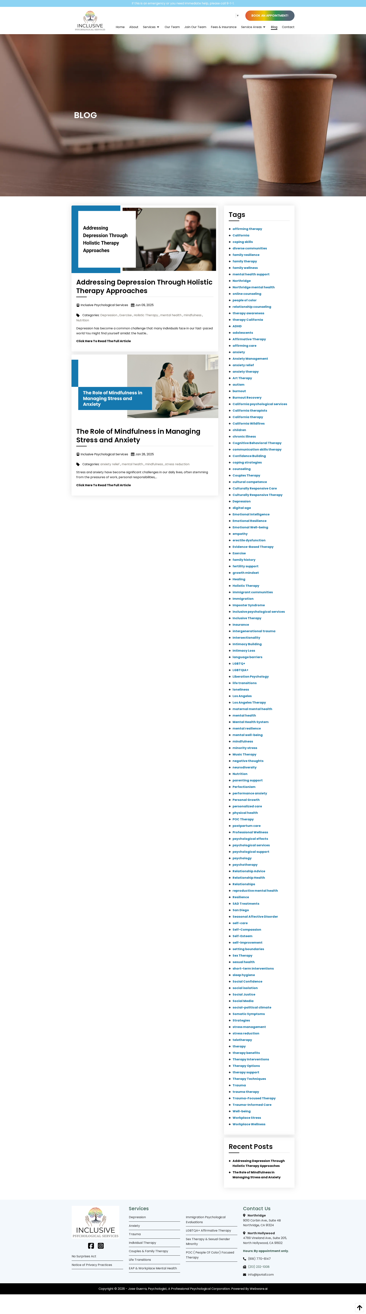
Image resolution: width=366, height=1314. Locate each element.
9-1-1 (230, 3)
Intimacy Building (247, 644)
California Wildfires (249, 423)
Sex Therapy (242, 955)
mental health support (251, 274)
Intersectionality (246, 637)
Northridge (242, 281)
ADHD (237, 326)
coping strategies (247, 462)
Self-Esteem (242, 936)
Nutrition (82, 320)
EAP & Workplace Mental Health (153, 1268)
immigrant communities (253, 592)
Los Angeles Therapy (249, 702)
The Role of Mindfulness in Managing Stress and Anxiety (138, 436)
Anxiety (134, 1226)
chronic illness (244, 436)
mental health (170, 315)
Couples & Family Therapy (148, 1251)
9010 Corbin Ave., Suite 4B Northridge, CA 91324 (262, 1220)
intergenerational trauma (254, 631)
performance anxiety (250, 793)
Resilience (241, 897)
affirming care (244, 345)
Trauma (239, 1085)
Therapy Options (246, 1066)
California (241, 235)
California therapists (250, 410)
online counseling (247, 294)
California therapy (248, 417)
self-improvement (247, 942)
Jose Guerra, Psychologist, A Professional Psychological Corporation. (179, 1289)
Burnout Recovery (247, 397)
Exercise (125, 315)
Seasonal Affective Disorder (255, 916)
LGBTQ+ (239, 663)
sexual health (244, 962)
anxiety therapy (246, 371)
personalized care (247, 806)
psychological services (251, 845)
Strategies (241, 1020)
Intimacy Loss (244, 650)
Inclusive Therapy (247, 618)
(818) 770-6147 (259, 1259)
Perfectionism (244, 787)
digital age (242, 508)
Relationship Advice (249, 871)
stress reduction (177, 464)
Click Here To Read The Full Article (103, 341)
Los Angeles (242, 696)
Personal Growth (246, 800)
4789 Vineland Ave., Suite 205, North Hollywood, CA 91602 (265, 1238)
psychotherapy (245, 865)
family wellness (245, 268)
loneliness (241, 689)
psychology (242, 858)
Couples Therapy (246, 475)
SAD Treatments (246, 903)
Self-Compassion (247, 929)
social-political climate (252, 1007)
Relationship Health (249, 877)
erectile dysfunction (249, 540)
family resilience (246, 255)
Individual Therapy (142, 1243)
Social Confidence (247, 981)
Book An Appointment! (269, 15)
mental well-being (248, 735)
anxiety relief (110, 464)
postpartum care (247, 826)
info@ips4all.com (261, 1274)
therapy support (246, 1072)
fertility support (245, 566)
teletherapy (242, 1040)
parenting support (248, 780)
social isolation (245, 988)
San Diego (241, 910)
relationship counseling (252, 307)
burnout (239, 391)
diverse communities (250, 248)
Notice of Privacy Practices (92, 1265)
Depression (108, 315)
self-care (240, 923)
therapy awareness (248, 313)
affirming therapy (247, 229)
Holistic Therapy (146, 315)
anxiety (239, 352)
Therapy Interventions (251, 1059)
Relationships (244, 884)
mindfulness (192, 315)
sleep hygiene (244, 975)
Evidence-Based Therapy (253, 547)
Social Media (243, 1001)
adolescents (243, 333)
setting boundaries (248, 949)
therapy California (248, 320)
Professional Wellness (250, 832)
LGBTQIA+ (240, 670)
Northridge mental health (254, 287)
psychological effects (250, 839)
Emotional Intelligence (251, 514)
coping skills (243, 242)
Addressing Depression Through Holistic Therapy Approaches (144, 286)
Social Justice (244, 994)
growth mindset (246, 573)
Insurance (241, 624)
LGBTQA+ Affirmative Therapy (208, 1230)
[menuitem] (118, 27)
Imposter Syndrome (249, 605)
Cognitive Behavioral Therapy (257, 443)
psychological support (251, 852)
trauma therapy (246, 1092)
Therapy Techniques (249, 1079)
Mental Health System (251, 722)
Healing (239, 579)
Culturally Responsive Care (255, 488)
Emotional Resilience (249, 521)
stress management (249, 1027)
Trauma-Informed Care (252, 1105)
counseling (242, 469)
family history (244, 560)
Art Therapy (242, 378)
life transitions (245, 683)
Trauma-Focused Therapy (254, 1098)
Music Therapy (244, 754)
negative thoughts (248, 761)
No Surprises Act (84, 1256)
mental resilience (247, 728)
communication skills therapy (257, 449)
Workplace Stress (247, 1118)
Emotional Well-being (250, 527)
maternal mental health (252, 709)
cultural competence (250, 482)
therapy (239, 1046)
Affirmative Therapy (249, 339)
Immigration (243, 599)
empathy (240, 534)
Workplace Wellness (249, 1124)
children (239, 430)
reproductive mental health (255, 890)
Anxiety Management (250, 358)
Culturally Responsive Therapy (258, 495)
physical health (245, 813)
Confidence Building (249, 456)
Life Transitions (140, 1260)
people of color (245, 300)
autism (238, 384)
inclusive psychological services (259, 611)
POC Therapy (243, 819)
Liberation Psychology (251, 676)
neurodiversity (245, 767)
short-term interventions (253, 968)
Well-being (242, 1111)
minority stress (245, 748)
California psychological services (260, 404)
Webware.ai (258, 1289)
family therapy (245, 261)
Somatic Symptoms (249, 1014)
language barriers (247, 657)
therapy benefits (246, 1053)
